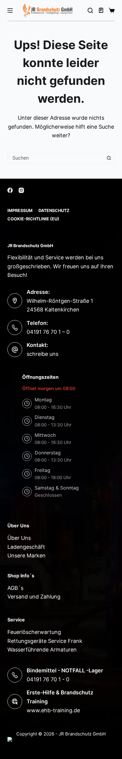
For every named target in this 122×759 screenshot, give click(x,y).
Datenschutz (53, 210)
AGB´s (15, 588)
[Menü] (10, 10)
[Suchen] (90, 10)
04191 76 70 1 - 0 (48, 679)
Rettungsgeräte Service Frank (44, 641)
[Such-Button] (108, 157)
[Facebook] (10, 190)
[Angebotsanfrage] (101, 10)
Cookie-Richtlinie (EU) (33, 218)
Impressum (20, 210)
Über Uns (19, 538)
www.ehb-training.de (53, 710)
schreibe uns (42, 354)
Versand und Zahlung (33, 596)
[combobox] (56, 158)
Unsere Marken (26, 555)
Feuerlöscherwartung (34, 632)
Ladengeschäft (26, 547)
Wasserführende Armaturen (42, 649)
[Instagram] (21, 190)
